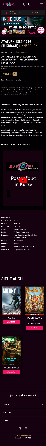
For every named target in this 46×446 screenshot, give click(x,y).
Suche (36, 12)
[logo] (8, 4)
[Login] (29, 4)
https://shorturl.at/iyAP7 (22, 249)
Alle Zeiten (11, 322)
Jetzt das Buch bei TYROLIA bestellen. (16, 145)
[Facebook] (20, 428)
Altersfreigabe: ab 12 (22, 52)
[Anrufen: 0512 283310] (24, 4)
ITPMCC (28, 438)
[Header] (23, 21)
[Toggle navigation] (42, 4)
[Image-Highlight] (11, 300)
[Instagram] (26, 428)
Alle (14, 74)
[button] (13, 12)
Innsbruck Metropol (15, 12)
